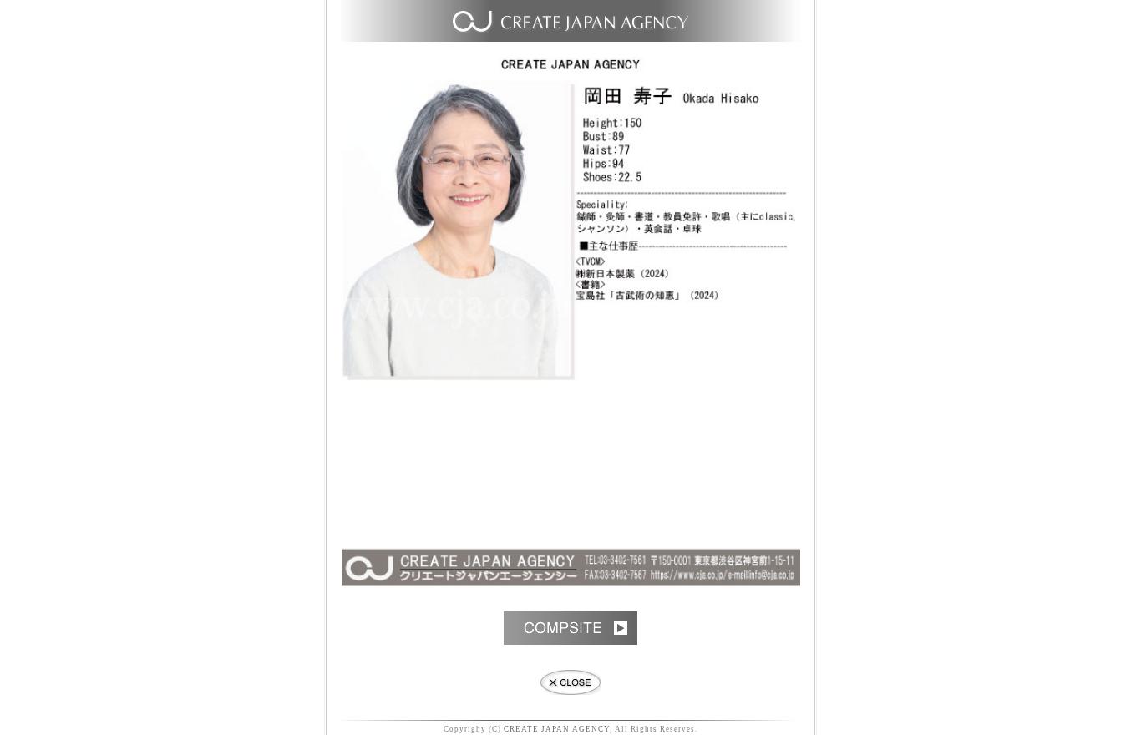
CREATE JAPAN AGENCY (557, 729)
